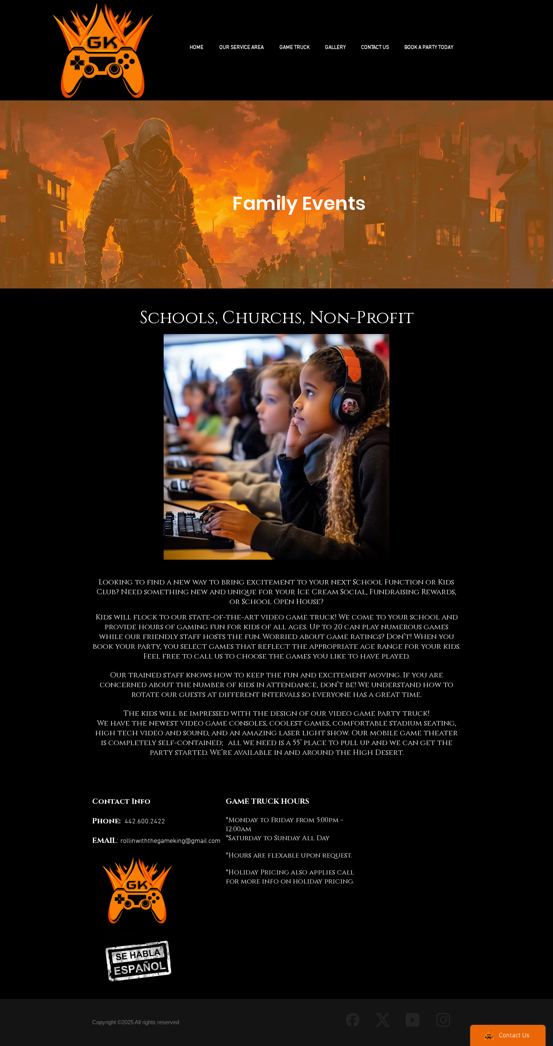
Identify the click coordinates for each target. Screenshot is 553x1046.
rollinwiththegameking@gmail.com (170, 841)
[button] (294, 47)
